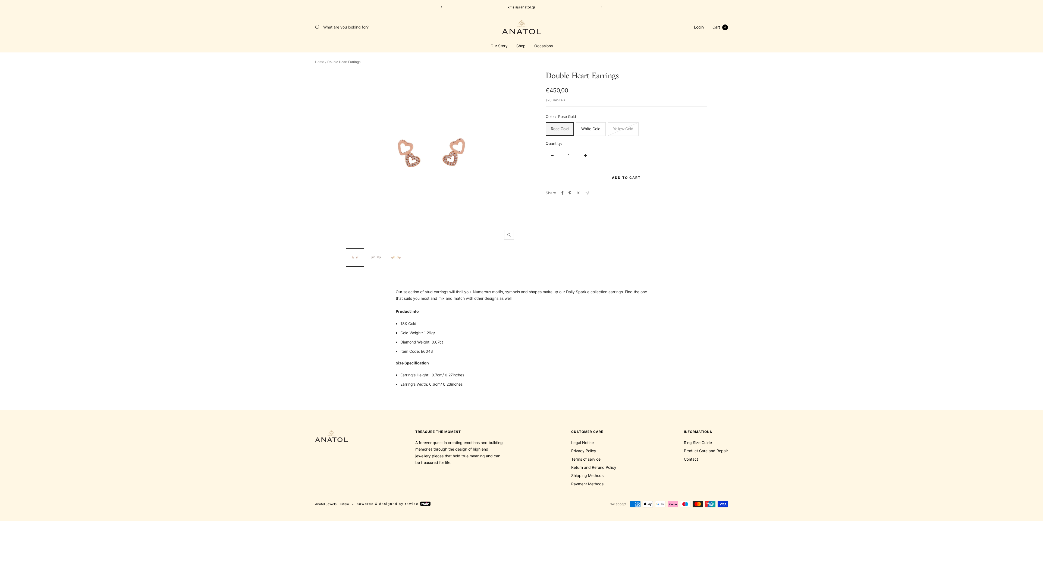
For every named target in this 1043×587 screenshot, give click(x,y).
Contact (691, 459)
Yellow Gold (623, 128)
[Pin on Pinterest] (569, 193)
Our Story (499, 45)
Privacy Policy (583, 450)
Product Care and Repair (706, 450)
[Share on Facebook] (562, 193)
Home (319, 62)
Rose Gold (560, 128)
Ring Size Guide (698, 442)
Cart (719, 27)
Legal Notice (582, 442)
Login (699, 27)
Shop (521, 45)
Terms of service (586, 459)
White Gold (591, 128)
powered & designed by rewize (388, 504)
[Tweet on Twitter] (578, 193)
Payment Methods (587, 484)
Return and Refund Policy (593, 467)
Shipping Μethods (587, 475)
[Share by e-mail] (587, 193)
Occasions (543, 45)
